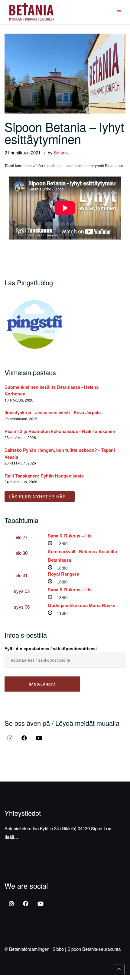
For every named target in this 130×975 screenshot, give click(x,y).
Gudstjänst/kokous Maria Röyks (81, 605)
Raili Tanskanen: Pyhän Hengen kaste (44, 475)
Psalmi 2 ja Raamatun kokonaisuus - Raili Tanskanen (60, 431)
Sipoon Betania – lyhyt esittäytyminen (64, 132)
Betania (61, 152)
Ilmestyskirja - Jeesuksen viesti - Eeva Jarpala (53, 412)
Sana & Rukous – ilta (70, 535)
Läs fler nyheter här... (39, 497)
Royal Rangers (63, 573)
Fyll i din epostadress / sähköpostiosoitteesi (51, 648)
